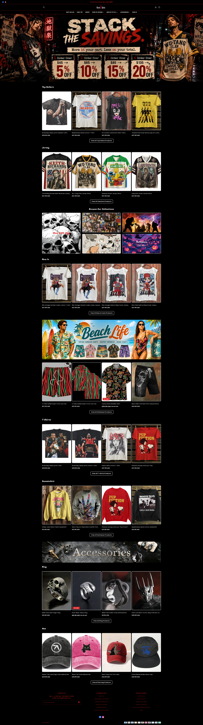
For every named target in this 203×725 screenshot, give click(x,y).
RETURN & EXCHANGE (101, 704)
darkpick (47, 722)
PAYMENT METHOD (101, 707)
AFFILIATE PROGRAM (141, 702)
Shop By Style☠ (112, 12)
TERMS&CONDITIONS (141, 704)
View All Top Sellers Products (101, 141)
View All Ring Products (101, 621)
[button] (44, 7)
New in (134, 12)
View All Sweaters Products (101, 201)
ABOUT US (101, 696)
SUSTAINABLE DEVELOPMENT (101, 699)
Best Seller (70, 12)
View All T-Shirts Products (101, 473)
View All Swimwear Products (101, 535)
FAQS (141, 710)
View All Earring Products (101, 682)
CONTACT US (141, 696)
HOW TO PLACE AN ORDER (102, 710)
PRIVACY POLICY (141, 699)
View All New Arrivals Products (101, 313)
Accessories (124, 12)
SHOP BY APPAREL (97, 12)
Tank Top (80, 12)
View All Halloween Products (101, 412)
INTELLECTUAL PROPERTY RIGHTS (141, 707)
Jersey (87, 12)
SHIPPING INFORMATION (101, 702)
